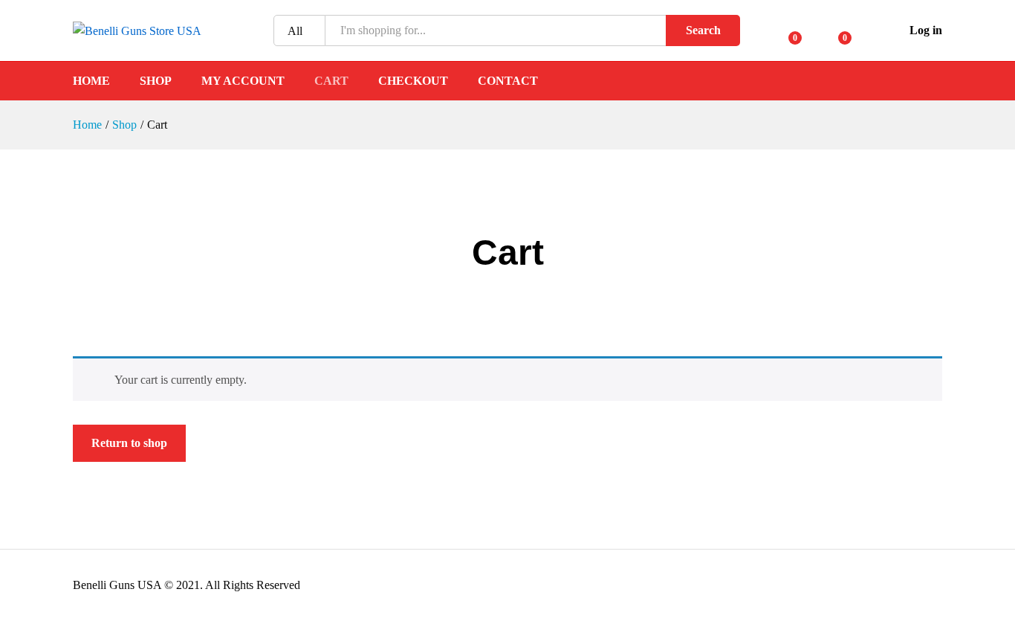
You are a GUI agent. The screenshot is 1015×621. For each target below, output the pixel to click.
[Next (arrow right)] (989, 311)
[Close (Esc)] (966, 16)
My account (243, 81)
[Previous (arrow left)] (26, 311)
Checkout (413, 81)
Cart (331, 81)
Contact (508, 81)
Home (91, 81)
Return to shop (129, 443)
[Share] (998, 16)
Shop (156, 81)
